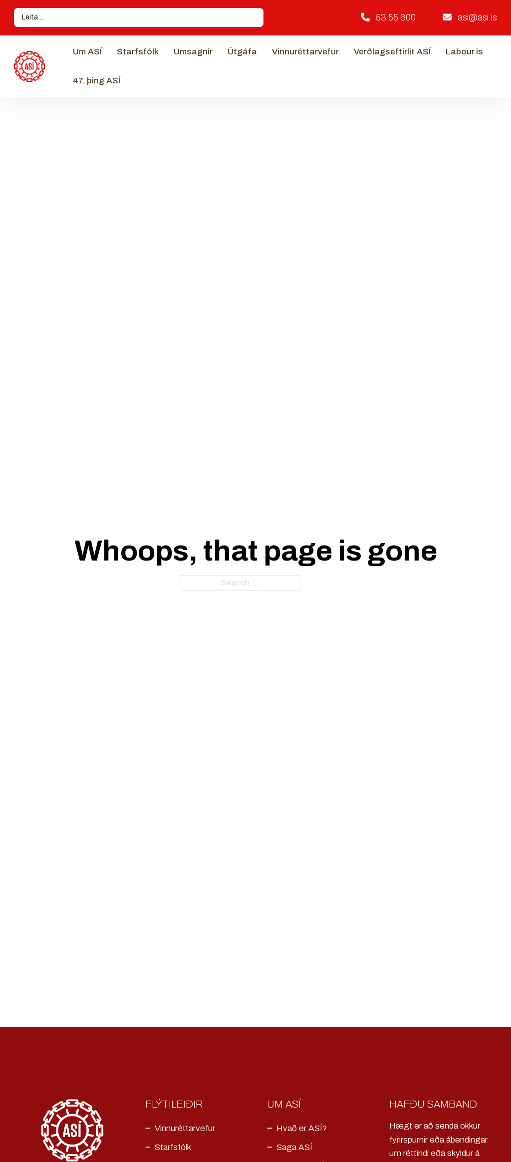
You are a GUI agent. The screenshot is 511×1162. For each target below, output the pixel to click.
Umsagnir (193, 51)
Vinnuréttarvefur (305, 51)
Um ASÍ (87, 51)
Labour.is (464, 51)
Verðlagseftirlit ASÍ (392, 51)
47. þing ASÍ (96, 80)
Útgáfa (242, 51)
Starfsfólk (138, 51)
